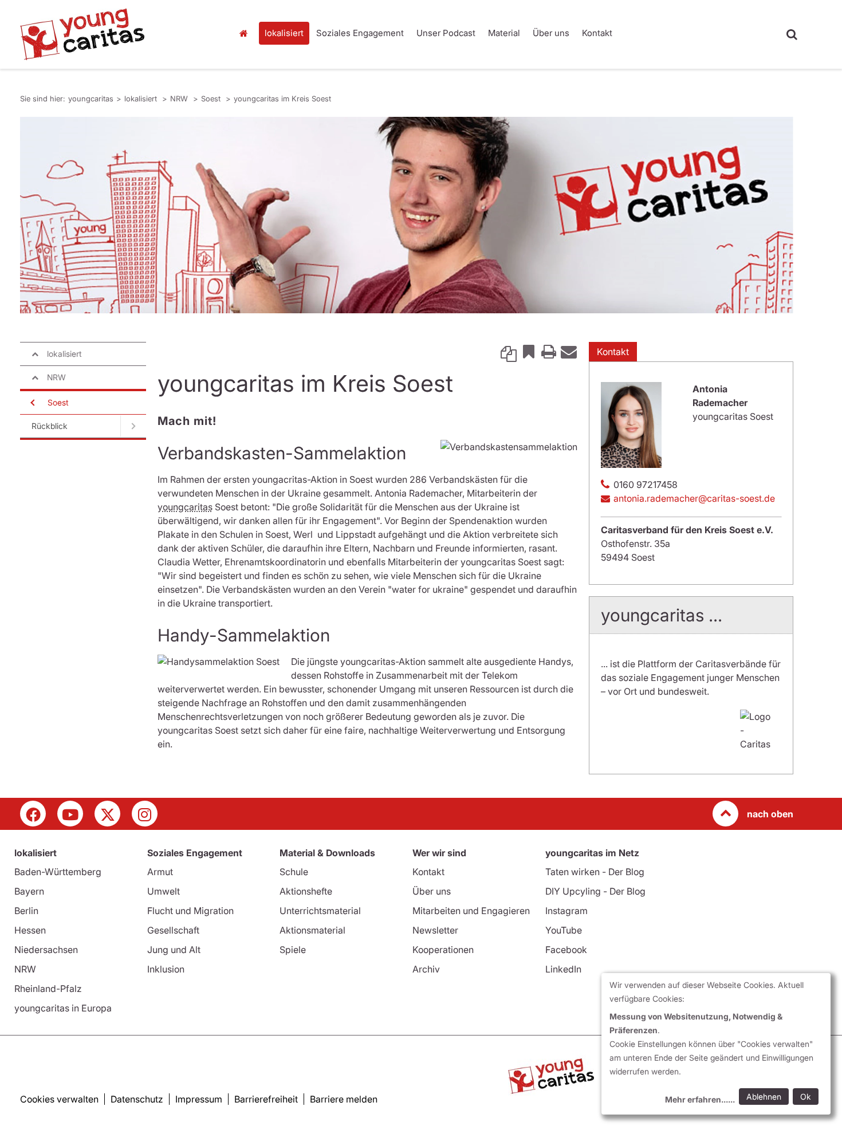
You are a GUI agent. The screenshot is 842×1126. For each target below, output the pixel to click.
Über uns (551, 32)
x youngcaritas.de (107, 813)
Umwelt (163, 891)
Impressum (198, 1099)
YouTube (563, 930)
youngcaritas (246, 33)
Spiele (293, 949)
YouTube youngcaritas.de (70, 813)
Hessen (30, 930)
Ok (805, 1096)
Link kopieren (508, 351)
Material (504, 32)
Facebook (566, 949)
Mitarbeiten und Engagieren (471, 910)
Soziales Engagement (360, 32)
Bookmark (528, 351)
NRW (180, 98)
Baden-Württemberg (57, 871)
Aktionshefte (306, 891)
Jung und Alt (173, 949)
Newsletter (435, 930)
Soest (212, 98)
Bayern (29, 891)
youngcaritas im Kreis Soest (282, 98)
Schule (294, 871)
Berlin (26, 910)
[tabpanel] (406, 215)
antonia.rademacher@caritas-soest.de (694, 498)
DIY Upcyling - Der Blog (595, 891)
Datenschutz (137, 1099)
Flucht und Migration (190, 910)
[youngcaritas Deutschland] (117, 34)
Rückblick (50, 426)
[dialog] (716, 1044)
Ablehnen (763, 1096)
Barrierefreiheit (266, 1099)
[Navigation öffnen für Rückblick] (133, 426)
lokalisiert (284, 32)
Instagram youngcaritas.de (145, 813)
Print (548, 351)
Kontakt (597, 32)
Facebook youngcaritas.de (33, 813)
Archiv (426, 969)
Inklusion (165, 969)
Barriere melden (343, 1099)
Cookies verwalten (59, 1099)
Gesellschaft (173, 930)
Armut (160, 871)
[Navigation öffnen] (31, 402)
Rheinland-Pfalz (48, 988)
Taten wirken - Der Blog (594, 871)
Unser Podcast (445, 32)
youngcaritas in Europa (63, 1008)
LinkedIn (563, 969)
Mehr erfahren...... (700, 1099)
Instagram (566, 910)
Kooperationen (443, 949)
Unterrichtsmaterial (320, 910)
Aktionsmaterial (312, 930)
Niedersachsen (46, 949)
